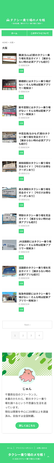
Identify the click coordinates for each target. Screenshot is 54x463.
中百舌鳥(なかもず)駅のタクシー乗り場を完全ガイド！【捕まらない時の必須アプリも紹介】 (35, 138)
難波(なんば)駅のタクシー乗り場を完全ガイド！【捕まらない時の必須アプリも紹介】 (35, 58)
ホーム (14, 33)
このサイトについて (40, 33)
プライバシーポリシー (24, 448)
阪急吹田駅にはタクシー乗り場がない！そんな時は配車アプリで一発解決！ (35, 297)
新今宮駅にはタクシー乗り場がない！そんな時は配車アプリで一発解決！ (35, 110)
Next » (27, 324)
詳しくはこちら (27, 425)
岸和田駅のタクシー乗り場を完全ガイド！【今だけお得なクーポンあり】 (35, 166)
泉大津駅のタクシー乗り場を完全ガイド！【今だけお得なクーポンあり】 (35, 192)
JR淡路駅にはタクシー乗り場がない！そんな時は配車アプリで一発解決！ (35, 245)
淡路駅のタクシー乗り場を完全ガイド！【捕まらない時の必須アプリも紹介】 (35, 271)
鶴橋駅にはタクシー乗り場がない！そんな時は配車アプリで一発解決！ (35, 84)
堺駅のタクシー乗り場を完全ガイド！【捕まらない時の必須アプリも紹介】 (35, 218)
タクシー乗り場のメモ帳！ (27, 454)
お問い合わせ (42, 448)
